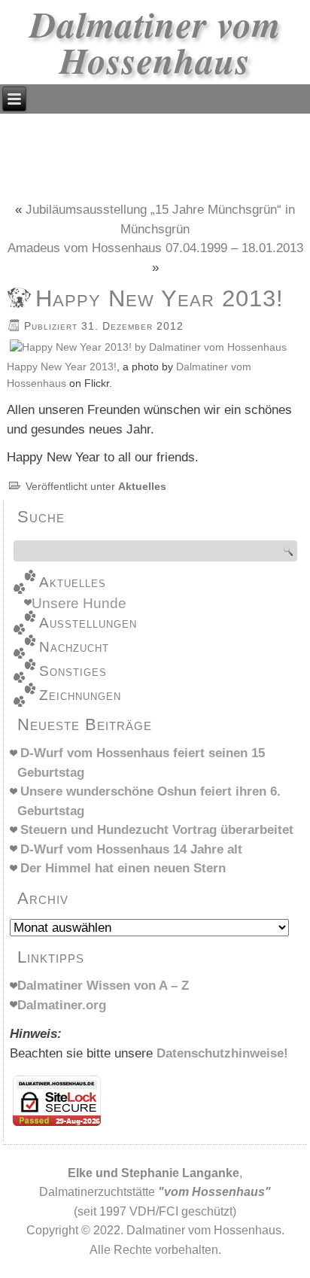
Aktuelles (142, 486)
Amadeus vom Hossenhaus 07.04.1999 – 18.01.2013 (155, 248)
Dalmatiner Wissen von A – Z (103, 985)
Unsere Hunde (79, 603)
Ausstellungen (88, 623)
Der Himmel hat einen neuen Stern (123, 868)
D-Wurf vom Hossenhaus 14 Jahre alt (131, 849)
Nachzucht (74, 647)
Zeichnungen (80, 695)
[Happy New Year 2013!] (148, 347)
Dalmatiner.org (61, 1005)
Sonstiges (73, 671)
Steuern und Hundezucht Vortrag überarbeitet (156, 830)
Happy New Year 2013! (62, 367)
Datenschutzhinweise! (222, 1053)
